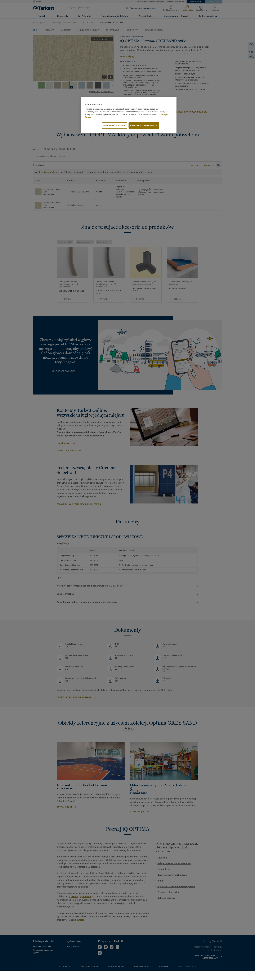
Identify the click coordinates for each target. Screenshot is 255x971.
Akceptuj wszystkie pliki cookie (143, 125)
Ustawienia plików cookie (114, 125)
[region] (128, 115)
